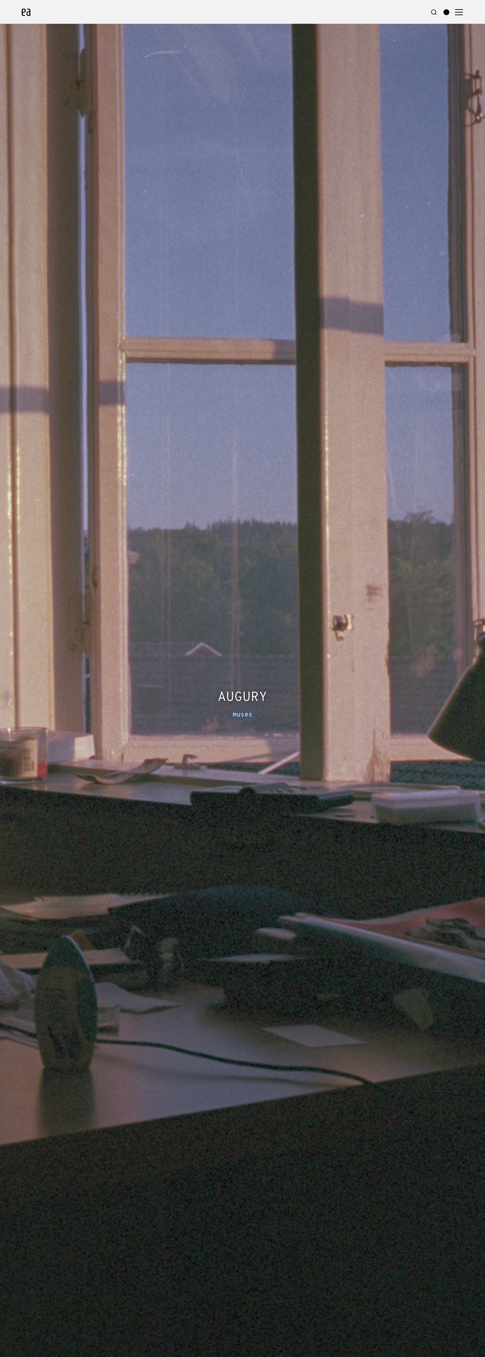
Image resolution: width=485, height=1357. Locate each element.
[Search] (434, 12)
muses (242, 715)
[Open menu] (459, 12)
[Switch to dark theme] (446, 12)
